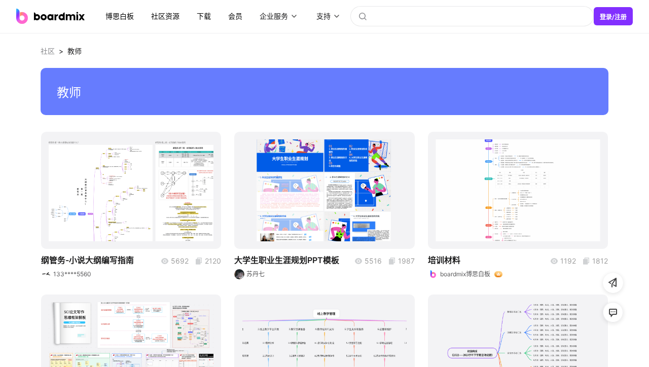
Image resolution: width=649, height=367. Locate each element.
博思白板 (119, 16)
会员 (235, 16)
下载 (204, 16)
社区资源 (165, 16)
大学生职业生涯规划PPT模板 (286, 260)
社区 (48, 51)
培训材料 (444, 260)
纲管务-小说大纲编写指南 (87, 260)
